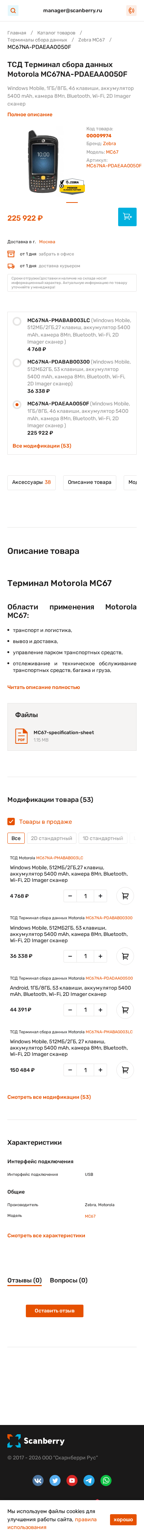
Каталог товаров (56, 33)
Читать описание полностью (43, 687)
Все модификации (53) (42, 446)
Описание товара (90, 482)
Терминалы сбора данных (37, 40)
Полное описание (29, 114)
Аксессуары (31, 482)
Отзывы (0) (24, 1280)
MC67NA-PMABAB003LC (59, 858)
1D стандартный (103, 838)
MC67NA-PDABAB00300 (109, 918)
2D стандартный (51, 838)
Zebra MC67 (91, 40)
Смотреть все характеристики (46, 1235)
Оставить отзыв (55, 1311)
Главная (16, 33)
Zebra (109, 143)
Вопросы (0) (69, 1280)
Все (16, 838)
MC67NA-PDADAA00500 (109, 978)
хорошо (123, 1519)
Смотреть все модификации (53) (49, 1097)
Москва (47, 241)
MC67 (112, 152)
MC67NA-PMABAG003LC (109, 1032)
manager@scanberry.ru (72, 10)
